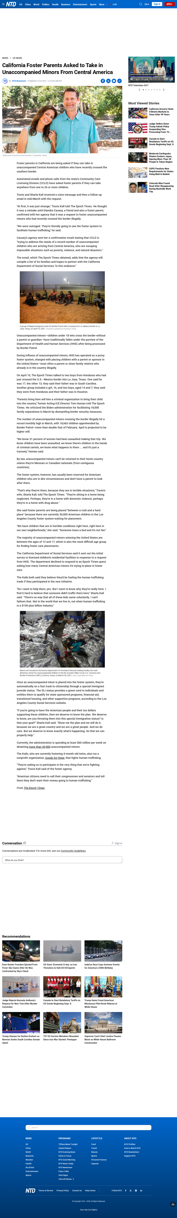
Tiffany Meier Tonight (68, 1144)
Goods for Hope (54, 757)
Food (93, 1144)
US (27, 1144)
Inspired (94, 1163)
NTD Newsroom (19, 81)
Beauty (94, 1152)
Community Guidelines (73, 850)
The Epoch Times (34, 788)
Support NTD (129, 1156)
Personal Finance (99, 1160)
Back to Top (173, 1204)
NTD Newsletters (131, 1152)
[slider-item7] (159, 89)
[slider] (151, 76)
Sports (28, 1175)
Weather (29, 1160)
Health (29, 1163)
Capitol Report (64, 1148)
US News (17, 58)
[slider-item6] (157, 89)
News (5, 58)
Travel (94, 1148)
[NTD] (30, 1190)
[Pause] (132, 79)
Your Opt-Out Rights (88, 1210)
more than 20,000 (39, 746)
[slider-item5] (154, 89)
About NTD (130, 1138)
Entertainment (32, 1171)
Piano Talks (63, 1171)
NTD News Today (65, 1163)
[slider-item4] (151, 89)
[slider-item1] (143, 89)
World (28, 1152)
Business (30, 1156)
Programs (64, 1138)
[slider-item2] (146, 89)
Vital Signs (63, 1175)
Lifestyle (96, 1138)
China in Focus (64, 1156)
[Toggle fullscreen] (166, 79)
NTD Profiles (129, 1144)
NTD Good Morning (66, 1160)
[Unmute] (171, 72)
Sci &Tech (30, 1167)
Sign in (157, 4)
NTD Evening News (66, 1152)
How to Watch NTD (132, 1148)
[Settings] (171, 79)
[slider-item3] (148, 89)
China (28, 1148)
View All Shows (65, 1179)
